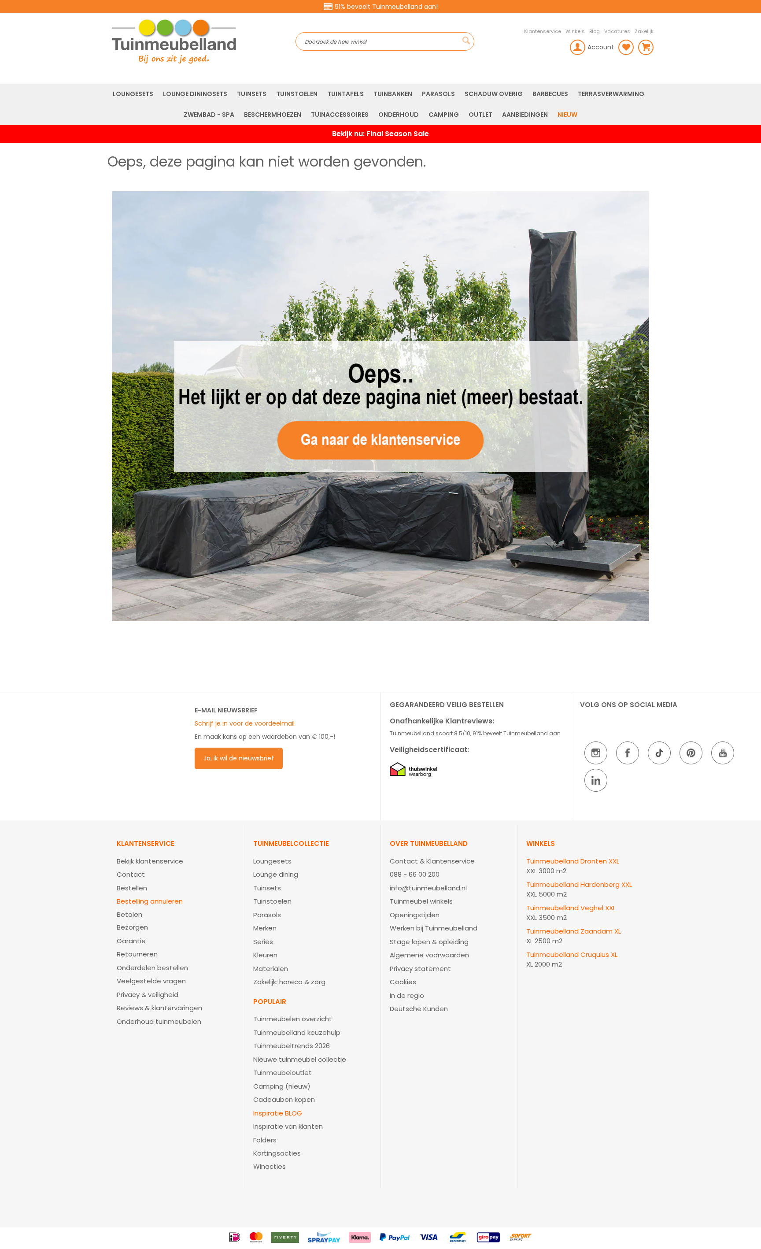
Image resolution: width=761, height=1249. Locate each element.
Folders (265, 1140)
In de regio (407, 995)
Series (263, 941)
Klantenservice (542, 31)
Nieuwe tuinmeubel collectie (299, 1059)
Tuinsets (267, 888)
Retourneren (137, 954)
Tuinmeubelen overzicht (292, 1018)
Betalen (129, 914)
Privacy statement (420, 968)
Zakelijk (644, 31)
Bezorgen (132, 927)
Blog (594, 31)
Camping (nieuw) (281, 1086)
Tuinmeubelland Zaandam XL (573, 931)
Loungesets (272, 861)
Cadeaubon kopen (284, 1099)
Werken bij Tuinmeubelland (433, 928)
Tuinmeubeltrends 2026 (291, 1045)
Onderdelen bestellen (152, 967)
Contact (131, 874)
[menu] (380, 104)
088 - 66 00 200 (415, 874)
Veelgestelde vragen (151, 981)
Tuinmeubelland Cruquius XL (571, 954)
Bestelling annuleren (150, 901)
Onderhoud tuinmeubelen (159, 1021)
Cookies (403, 981)
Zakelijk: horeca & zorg (289, 981)
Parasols (267, 914)
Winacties (269, 1166)
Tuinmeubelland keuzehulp (296, 1032)
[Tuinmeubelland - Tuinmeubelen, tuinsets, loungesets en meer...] (201, 41)
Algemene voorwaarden (429, 955)
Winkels (575, 31)
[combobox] (385, 41)
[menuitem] (133, 94)
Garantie (131, 940)
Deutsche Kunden (419, 1008)
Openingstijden (415, 914)
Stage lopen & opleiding (429, 941)
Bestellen (132, 888)
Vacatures (617, 31)
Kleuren (265, 955)
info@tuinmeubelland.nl (428, 888)
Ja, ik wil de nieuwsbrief (238, 758)
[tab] (176, 933)
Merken (265, 928)
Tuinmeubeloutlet (282, 1072)
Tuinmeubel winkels (421, 901)
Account (600, 47)
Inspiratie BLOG (277, 1113)
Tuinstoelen (272, 901)
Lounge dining (275, 874)
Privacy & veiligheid (147, 994)
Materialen (270, 968)
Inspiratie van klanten (288, 1126)
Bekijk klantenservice (150, 861)
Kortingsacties (277, 1153)
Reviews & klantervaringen (159, 1007)
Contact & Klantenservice (432, 861)
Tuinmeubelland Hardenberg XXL (579, 884)
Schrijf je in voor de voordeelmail (245, 723)
